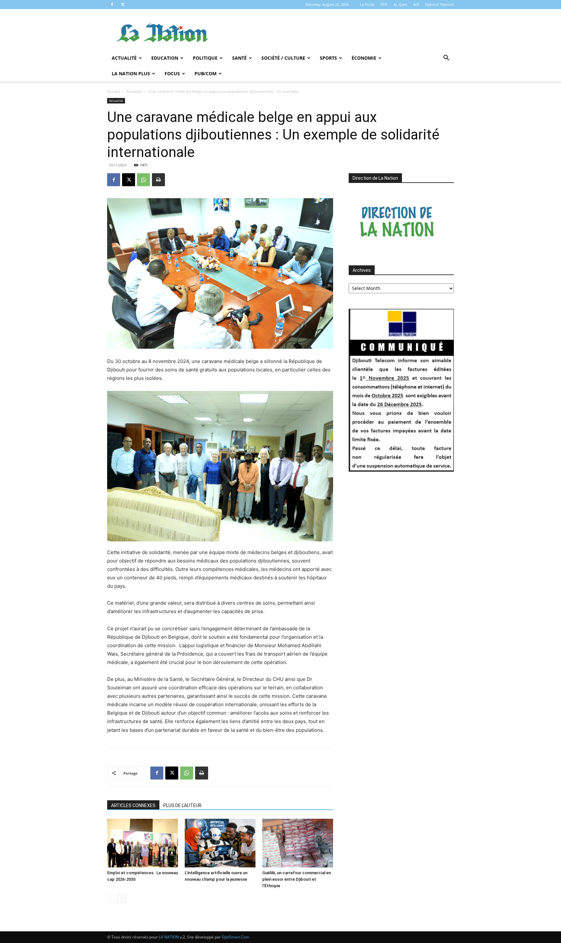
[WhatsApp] (143, 179)
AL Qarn (400, 4)
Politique (205, 58)
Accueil (113, 91)
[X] (123, 4)
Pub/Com (205, 73)
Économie (364, 58)
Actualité (124, 58)
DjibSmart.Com (235, 937)
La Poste (367, 4)
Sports (328, 58)
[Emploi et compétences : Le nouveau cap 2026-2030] (142, 843)
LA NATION (169, 937)
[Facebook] (112, 4)
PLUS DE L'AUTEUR (182, 805)
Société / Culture (283, 58)
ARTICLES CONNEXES (133, 805)
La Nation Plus (131, 73)
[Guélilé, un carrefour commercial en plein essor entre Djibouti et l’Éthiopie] (297, 843)
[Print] (158, 179)
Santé (239, 58)
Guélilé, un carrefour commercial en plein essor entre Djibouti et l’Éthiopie (296, 879)
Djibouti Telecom (439, 4)
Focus (172, 73)
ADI (416, 4)
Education (164, 58)
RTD (383, 4)
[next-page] (122, 899)
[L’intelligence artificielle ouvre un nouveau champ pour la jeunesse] (220, 843)
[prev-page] (111, 899)
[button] (446, 58)
